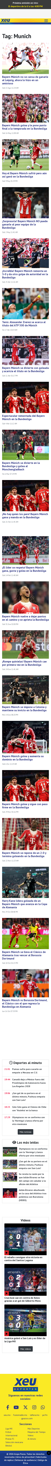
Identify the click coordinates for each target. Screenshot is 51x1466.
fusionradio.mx (20, 1415)
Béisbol (9, 1445)
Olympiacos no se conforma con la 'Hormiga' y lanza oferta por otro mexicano (28, 1120)
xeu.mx (7, 1415)
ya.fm (44, 1415)
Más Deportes (34, 1428)
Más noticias (25, 1131)
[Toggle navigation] (46, 21)
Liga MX (9, 1428)
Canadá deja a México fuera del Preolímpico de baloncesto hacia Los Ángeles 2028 (29, 1083)
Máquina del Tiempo (36, 1432)
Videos (30, 1435)
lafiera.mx (34, 1415)
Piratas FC (10, 1439)
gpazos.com (27, 1418)
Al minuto (32, 1439)
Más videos (25, 1348)
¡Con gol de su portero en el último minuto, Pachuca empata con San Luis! (28, 1096)
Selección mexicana (14, 1442)
